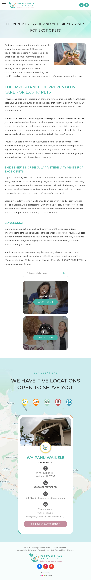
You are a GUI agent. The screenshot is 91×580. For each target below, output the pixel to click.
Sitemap (70, 550)
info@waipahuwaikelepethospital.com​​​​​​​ (45, 498)
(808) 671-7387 (42, 487)
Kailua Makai (51, 551)
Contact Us (44, 337)
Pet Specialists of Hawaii (51, 559)
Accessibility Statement (26, 550)
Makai (51, 547)
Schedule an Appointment (45, 524)
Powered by (45, 573)
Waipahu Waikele (51, 540)
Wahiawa (51, 543)
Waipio (51, 555)
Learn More (44, 302)
